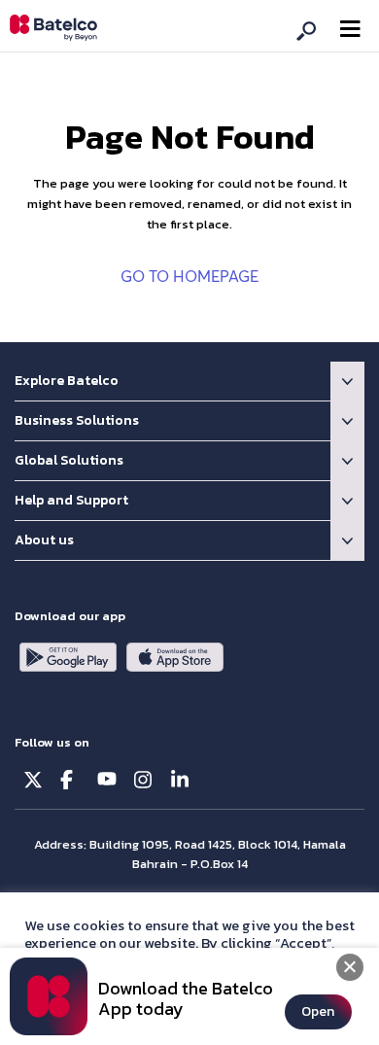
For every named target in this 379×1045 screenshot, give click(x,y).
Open (317, 1011)
